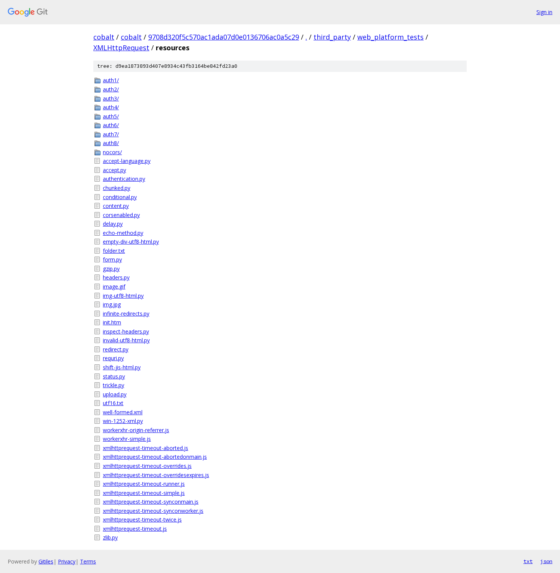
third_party (332, 36)
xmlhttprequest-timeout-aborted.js (145, 448)
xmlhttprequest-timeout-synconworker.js (153, 510)
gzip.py (111, 268)
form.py (112, 259)
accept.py (114, 170)
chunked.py (116, 188)
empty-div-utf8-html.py (131, 241)
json (546, 561)
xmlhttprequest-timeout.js (135, 528)
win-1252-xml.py (123, 421)
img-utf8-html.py (123, 295)
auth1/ (111, 80)
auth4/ (111, 107)
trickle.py (113, 385)
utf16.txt (113, 403)
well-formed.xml (122, 412)
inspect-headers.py (126, 331)
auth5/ (111, 116)
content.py (116, 205)
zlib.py (110, 537)
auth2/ (111, 89)
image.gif (114, 286)
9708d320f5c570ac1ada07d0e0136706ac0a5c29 (223, 36)
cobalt (103, 36)
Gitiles (45, 561)
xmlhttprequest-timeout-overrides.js (147, 465)
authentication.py (124, 178)
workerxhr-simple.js (127, 438)
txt (528, 561)
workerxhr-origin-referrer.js (136, 430)
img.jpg (112, 304)
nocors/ (112, 152)
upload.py (114, 394)
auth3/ (111, 98)
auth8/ (111, 143)
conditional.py (120, 197)
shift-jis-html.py (122, 367)
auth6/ (111, 125)
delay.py (113, 223)
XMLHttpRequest (121, 47)
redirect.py (115, 349)
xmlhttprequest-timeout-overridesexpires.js (156, 475)
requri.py (113, 358)
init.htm (112, 322)
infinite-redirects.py (126, 313)
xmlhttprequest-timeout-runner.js (144, 483)
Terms (88, 561)
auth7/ (111, 134)
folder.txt (114, 250)
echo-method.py (123, 232)
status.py (114, 376)
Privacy (66, 561)
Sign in (544, 12)
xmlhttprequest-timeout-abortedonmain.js (155, 456)
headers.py (116, 277)
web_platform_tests (390, 36)
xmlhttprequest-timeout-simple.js (144, 492)
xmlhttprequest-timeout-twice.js (142, 519)
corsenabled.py (121, 215)
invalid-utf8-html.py (126, 340)
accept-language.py (126, 160)
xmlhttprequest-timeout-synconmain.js (150, 501)
